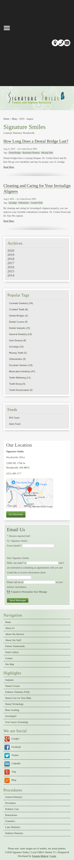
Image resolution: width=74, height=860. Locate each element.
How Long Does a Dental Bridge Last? (35, 141)
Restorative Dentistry (31, 153)
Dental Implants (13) (19, 328)
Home (6, 119)
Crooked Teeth (37, 203)
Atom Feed (14, 423)
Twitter (15, 755)
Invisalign (13, 203)
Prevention (10, 803)
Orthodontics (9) (17, 359)
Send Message (17, 600)
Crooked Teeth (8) (18, 309)
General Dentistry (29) (20, 334)
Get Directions (16, 514)
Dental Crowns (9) (18, 321)
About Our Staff (13, 640)
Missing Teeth (47, 153)
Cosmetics (10, 821)
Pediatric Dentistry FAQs (17, 692)
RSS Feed (14, 417)
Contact (9, 658)
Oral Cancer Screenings (16, 722)
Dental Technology (14, 704)
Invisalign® (11, 716)
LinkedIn (16, 763)
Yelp (14, 771)
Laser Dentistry (12, 827)
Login (53, 856)
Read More (8, 167)
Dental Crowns (12, 686)
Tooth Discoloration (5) (21, 390)
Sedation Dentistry (14, 833)
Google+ (16, 738)
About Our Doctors (14, 634)
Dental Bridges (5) (18, 315)
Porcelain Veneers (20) (21, 365)
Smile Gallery (12, 652)
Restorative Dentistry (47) (22, 371)
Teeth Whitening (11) (20, 377)
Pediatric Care (12, 809)
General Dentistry (13, 797)
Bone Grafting (12, 710)
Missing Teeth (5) (18, 352)
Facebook (16, 747)
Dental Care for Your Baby (18, 698)
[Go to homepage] (37, 104)
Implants (9, 680)
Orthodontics (23, 203)
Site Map (9, 664)
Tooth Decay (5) (17, 383)
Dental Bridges (15, 153)
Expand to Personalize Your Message (29, 592)
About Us (9, 628)
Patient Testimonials (15, 646)
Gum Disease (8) (17, 340)
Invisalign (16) (16, 346)
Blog (14, 119)
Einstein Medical (40, 856)
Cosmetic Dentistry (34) (21, 303)
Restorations (11, 815)
